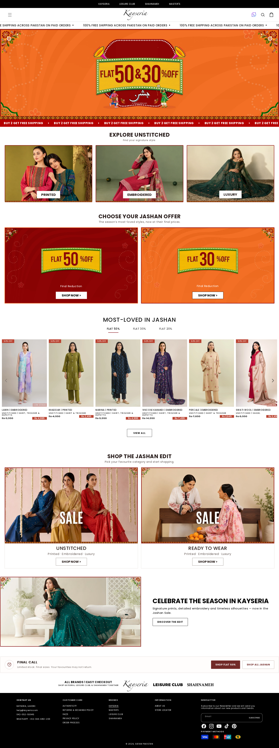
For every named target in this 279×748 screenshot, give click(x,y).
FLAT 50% (113, 329)
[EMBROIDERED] (139, 173)
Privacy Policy (71, 718)
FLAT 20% (165, 329)
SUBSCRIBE (254, 717)
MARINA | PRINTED (106, 410)
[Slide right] (273, 380)
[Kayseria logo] (135, 14)
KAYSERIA (104, 4)
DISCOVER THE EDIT (170, 621)
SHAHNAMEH (152, 4)
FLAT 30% (139, 329)
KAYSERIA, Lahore (26, 706)
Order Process (71, 722)
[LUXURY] (230, 173)
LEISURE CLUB (127, 4)
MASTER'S (174, 4)
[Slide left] (6, 380)
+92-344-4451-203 (40, 719)
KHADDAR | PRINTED (60, 410)
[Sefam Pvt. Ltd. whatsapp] (253, 14)
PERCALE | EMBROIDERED (203, 410)
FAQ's (65, 714)
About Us (160, 706)
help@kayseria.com (27, 710)
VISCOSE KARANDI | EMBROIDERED (162, 410)
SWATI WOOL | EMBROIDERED (253, 410)
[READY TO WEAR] (207, 517)
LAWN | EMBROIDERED (15, 410)
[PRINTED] (48, 173)
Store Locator (163, 710)
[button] (10, 15)
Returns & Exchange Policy (78, 710)
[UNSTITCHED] (71, 517)
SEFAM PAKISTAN (144, 743)
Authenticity (70, 706)
